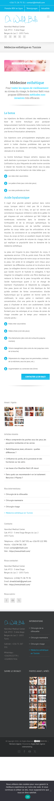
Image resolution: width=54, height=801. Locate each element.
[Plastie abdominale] (33, 716)
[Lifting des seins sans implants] (39, 411)
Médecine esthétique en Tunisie (19, 513)
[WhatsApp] (24, 36)
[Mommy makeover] (19, 411)
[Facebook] (5, 36)
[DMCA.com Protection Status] (40, 741)
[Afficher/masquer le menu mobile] (48, 16)
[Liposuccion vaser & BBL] (29, 411)
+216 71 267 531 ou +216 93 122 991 (30, 541)
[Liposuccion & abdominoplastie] (9, 422)
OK (27, 797)
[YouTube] (15, 36)
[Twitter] (19, 36)
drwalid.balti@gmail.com (20, 581)
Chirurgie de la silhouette (17, 494)
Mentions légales (15, 744)
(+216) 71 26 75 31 (22, 578)
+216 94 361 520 (18, 544)
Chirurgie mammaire (14, 500)
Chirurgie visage (13, 506)
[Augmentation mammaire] (9, 411)
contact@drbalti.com (36, 2)
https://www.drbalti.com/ (19, 551)
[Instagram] (10, 36)
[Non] (50, 790)
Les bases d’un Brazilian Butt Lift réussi (22, 468)
